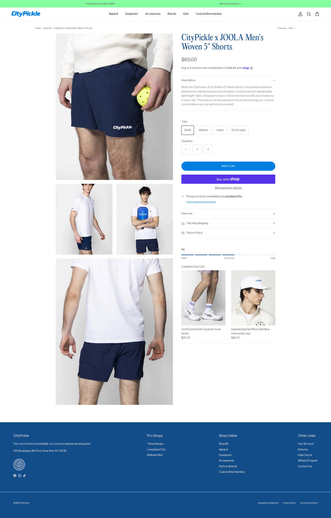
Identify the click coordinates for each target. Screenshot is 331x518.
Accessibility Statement (268, 503)
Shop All (47, 28)
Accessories (152, 14)
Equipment (131, 14)
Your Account (306, 444)
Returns (303, 449)
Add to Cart (228, 166)
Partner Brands (228, 466)
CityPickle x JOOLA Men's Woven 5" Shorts (73, 28)
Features (186, 213)
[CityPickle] (25, 14)
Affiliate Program (308, 460)
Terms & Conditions (309, 503)
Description (188, 80)
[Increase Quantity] (208, 149)
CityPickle (24, 503)
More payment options (228, 188)
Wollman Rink (155, 455)
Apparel (113, 14)
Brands (172, 14)
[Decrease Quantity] (186, 149)
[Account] (300, 14)
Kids (185, 14)
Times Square (155, 444)
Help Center (305, 455)
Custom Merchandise (209, 14)
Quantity (187, 141)
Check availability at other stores (201, 202)
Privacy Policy (289, 503)
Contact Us (305, 466)
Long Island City (156, 449)
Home (38, 28)
